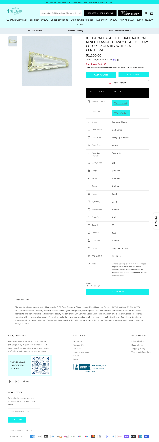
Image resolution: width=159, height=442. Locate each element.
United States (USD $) (20, 430)
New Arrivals (127, 20)
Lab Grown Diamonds (82, 20)
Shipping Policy (138, 348)
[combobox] (59, 13)
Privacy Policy (137, 341)
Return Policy (137, 345)
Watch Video (120, 113)
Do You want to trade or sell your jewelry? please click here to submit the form (79, 2)
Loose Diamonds (59, 20)
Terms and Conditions (141, 352)
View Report (120, 103)
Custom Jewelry (145, 20)
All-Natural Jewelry (16, 20)
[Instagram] (17, 381)
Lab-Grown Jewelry (106, 20)
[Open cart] (151, 13)
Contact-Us (78, 345)
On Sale (79, 24)
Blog (75, 359)
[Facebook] (88, 286)
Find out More (117, 292)
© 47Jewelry (16, 437)
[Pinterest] (95, 286)
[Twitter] (91, 286)
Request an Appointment (100, 13)
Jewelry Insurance (81, 352)
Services (77, 348)
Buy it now (133, 74)
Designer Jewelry (39, 20)
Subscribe (17, 419)
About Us (77, 341)
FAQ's (76, 355)
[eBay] (26, 381)
